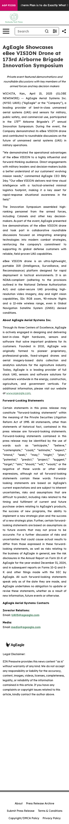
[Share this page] (64, 31)
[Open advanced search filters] (55, 31)
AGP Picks (9, 5)
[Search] (47, 31)
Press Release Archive (40, 803)
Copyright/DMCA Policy (24, 818)
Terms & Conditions (50, 810)
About (19, 803)
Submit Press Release (20, 810)
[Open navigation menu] (6, 31)
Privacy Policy (52, 818)
